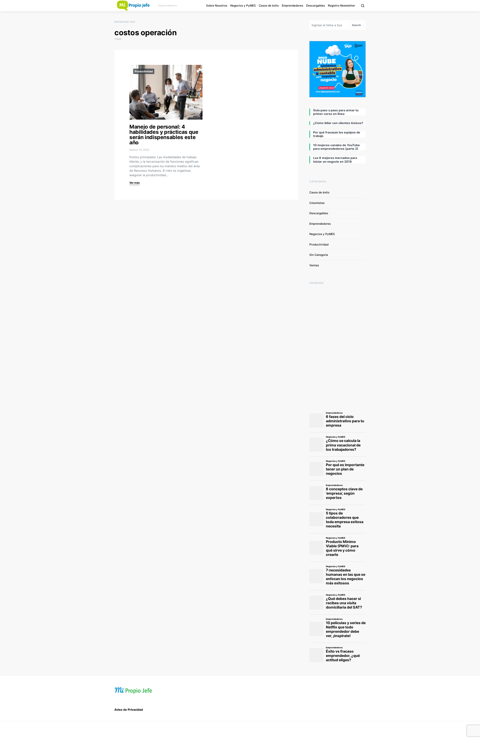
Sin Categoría (318, 255)
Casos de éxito (269, 5)
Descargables (315, 5)
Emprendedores (292, 5)
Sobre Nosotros (216, 5)
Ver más (134, 182)
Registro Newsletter (341, 5)
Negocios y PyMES (243, 5)
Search (356, 25)
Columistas (317, 203)
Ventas (314, 265)
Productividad (144, 71)
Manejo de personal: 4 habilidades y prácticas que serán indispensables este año (163, 135)
